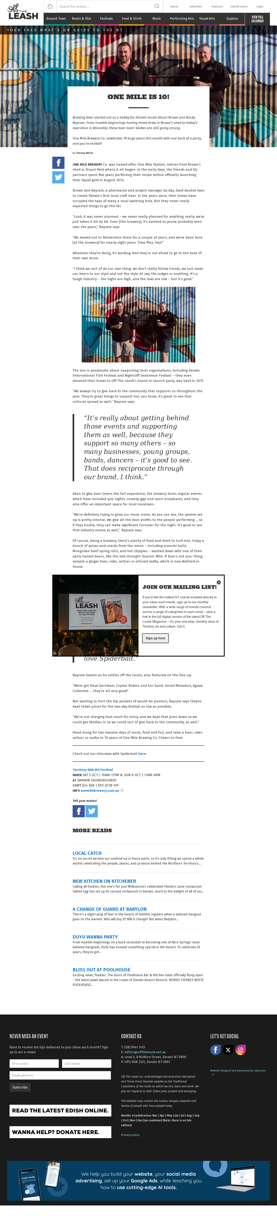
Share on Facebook (58, 163)
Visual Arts (207, 18)
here (142, 753)
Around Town (56, 18)
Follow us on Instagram (240, 1050)
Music (156, 18)
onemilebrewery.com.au (100, 790)
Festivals (106, 18)
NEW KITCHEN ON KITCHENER (104, 881)
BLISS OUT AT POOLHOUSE (101, 969)
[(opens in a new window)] (60, 1110)
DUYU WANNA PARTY (95, 936)
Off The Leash (25, 13)
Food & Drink (132, 18)
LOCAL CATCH (87, 853)
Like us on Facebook (215, 1050)
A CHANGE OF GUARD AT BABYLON (110, 909)
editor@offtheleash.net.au (145, 1051)
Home (50, 6)
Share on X (228, 1050)
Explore (232, 18)
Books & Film (81, 18)
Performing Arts (182, 18)
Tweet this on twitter (58, 177)
